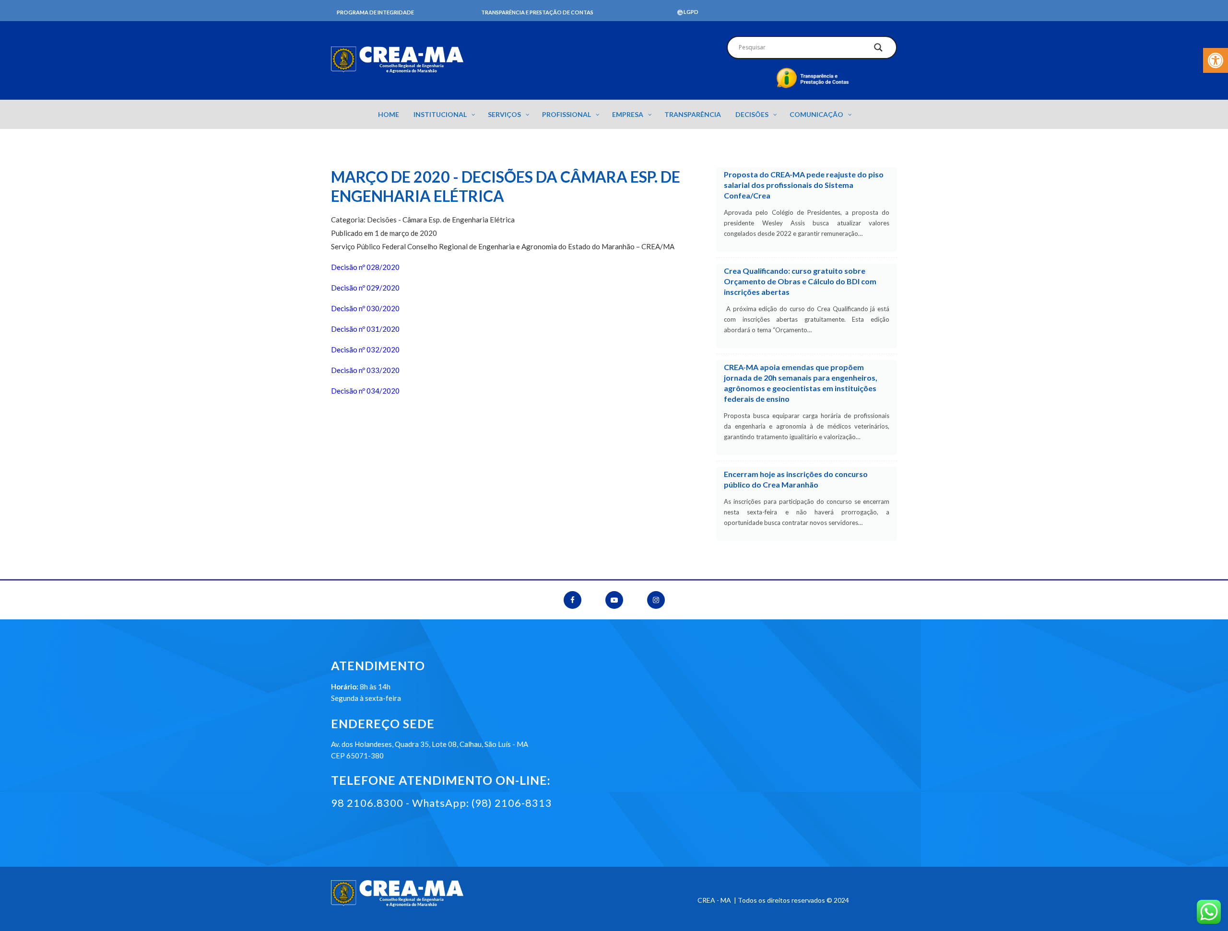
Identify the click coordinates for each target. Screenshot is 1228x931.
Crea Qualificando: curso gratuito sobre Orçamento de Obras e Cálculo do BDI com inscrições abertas (800, 281)
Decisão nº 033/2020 (365, 370)
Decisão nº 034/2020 (365, 390)
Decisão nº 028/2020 (365, 267)
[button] (1215, 60)
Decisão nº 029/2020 (365, 287)
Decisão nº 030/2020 (365, 308)
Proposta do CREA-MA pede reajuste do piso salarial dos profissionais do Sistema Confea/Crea (804, 185)
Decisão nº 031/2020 (365, 329)
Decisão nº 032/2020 (365, 349)
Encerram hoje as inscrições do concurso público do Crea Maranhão (796, 479)
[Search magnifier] (878, 50)
